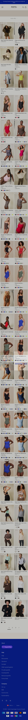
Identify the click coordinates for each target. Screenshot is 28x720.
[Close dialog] (27, 351)
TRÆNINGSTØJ (21, 362)
